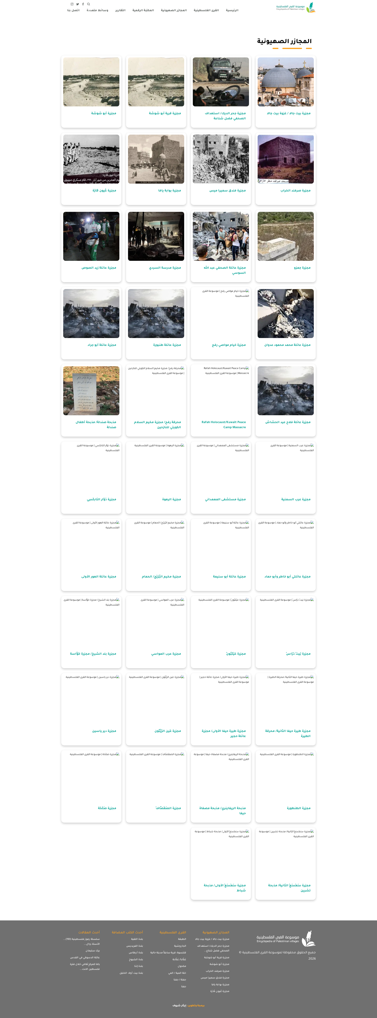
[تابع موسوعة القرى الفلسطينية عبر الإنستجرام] (72, 5)
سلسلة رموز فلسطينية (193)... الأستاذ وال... (81, 942)
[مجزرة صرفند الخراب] (286, 159)
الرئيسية (232, 10)
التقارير (120, 10)
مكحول (182, 966)
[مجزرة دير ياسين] (91, 699)
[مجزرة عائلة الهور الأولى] (91, 545)
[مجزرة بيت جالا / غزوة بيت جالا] (286, 81)
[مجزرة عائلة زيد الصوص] (91, 236)
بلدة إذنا (138, 966)
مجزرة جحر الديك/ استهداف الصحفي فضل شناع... (213, 949)
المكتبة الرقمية (143, 10)
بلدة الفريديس (134, 946)
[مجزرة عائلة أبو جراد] (91, 313)
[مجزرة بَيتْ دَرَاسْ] (286, 622)
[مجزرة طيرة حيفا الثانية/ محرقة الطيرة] (286, 699)
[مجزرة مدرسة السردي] (156, 236)
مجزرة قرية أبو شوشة (216, 957)
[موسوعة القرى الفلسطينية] (296, 8)
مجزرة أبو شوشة (219, 964)
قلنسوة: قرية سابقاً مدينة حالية (168, 953)
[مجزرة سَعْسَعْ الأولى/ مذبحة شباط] (221, 853)
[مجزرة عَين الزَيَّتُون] (156, 699)
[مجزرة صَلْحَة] (91, 776)
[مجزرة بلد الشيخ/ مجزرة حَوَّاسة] (91, 622)
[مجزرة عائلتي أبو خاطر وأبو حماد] (286, 545)
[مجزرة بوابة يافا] (156, 159)
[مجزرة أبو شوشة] (91, 81)
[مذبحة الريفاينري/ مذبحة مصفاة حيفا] (221, 776)
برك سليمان (93, 951)
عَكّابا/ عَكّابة (179, 959)
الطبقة (182, 939)
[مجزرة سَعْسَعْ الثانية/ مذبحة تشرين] (286, 853)
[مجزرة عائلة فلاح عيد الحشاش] (286, 390)
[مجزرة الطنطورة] (286, 776)
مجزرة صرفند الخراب (217, 971)
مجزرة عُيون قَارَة (219, 991)
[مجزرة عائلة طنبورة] (156, 313)
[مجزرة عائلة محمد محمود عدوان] (286, 313)
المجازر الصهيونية (174, 10)
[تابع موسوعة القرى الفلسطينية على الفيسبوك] (83, 5)
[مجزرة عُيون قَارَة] (91, 159)
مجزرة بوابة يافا (220, 985)
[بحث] (88, 5)
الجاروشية (180, 946)
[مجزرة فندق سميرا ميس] (221, 159)
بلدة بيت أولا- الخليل (131, 973)
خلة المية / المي (177, 973)
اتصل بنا (73, 10)
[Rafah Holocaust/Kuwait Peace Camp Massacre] (221, 390)
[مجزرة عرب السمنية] (286, 467)
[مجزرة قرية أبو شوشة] (156, 81)
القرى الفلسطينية (206, 10)
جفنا (183, 986)
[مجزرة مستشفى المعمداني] (221, 467)
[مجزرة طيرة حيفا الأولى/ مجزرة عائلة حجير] (221, 699)
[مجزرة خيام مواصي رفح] (221, 313)
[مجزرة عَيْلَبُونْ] (221, 622)
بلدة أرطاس (136, 953)
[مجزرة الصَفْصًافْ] (156, 776)
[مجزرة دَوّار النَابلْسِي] (91, 467)
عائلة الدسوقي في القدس (85, 957)
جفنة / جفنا (180, 980)
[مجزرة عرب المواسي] (156, 622)
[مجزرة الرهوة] (156, 467)
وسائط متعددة (97, 10)
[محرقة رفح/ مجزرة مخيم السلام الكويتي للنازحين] (156, 390)
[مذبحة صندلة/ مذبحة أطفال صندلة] (91, 390)
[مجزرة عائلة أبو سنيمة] (221, 545)
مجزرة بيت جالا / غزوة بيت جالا (212, 939)
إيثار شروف (179, 1005)
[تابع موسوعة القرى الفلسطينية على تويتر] (77, 5)
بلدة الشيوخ (136, 959)
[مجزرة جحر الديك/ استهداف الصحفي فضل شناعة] (221, 81)
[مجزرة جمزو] (286, 236)
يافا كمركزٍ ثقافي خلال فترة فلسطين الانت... (85, 967)
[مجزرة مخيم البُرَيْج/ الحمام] (156, 545)
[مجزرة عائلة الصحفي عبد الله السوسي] (221, 236)
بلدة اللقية (137, 939)
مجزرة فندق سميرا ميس (215, 978)
